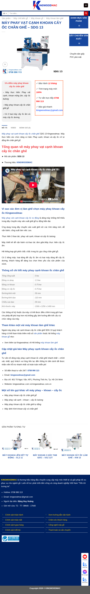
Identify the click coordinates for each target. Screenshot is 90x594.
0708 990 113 (33, 370)
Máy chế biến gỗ (20, 18)
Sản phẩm (6, 18)
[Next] (88, 448)
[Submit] (86, 13)
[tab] (4, 127)
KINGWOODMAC (24, 162)
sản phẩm (38, 333)
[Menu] (86, 5)
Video (13, 128)
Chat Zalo (85, 582)
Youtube (85, 559)
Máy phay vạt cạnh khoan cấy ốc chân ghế (20, 134)
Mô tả (4, 128)
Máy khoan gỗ (37, 18)
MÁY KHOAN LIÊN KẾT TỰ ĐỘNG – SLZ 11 (15, 456)
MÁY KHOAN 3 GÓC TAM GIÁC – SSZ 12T (45, 456)
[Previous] (2, 448)
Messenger (85, 574)
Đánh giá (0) (24, 128)
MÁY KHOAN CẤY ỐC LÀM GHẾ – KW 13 (75, 456)
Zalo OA (85, 567)
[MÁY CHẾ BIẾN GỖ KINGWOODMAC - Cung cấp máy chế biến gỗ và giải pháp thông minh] (45, 5)
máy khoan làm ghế (49, 342)
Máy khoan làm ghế (54, 18)
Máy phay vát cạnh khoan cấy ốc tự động (20, 218)
